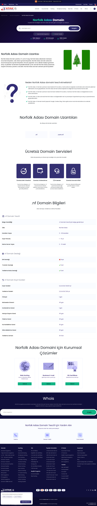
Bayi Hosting (34, 476)
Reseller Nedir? (65, 478)
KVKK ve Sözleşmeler (7, 496)
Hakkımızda (80, 450)
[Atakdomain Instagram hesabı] (90, 490)
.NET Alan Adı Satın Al (51, 453)
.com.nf (61, 135)
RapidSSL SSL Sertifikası (36, 453)
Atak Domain (4, 15)
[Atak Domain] (9, 9)
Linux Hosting (21, 468)
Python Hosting (22, 479)
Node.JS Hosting (22, 470)
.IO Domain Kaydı (50, 459)
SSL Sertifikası (34, 450)
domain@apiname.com (16, 504)
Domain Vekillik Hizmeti (6, 481)
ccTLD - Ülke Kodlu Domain (7, 455)
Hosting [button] (52, 9)
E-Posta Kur (64, 453)
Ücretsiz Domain (5, 470)
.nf (36, 135)
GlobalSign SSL (34, 461)
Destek (90, 4)
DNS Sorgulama (5, 475)
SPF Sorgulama (65, 459)
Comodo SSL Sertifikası (36, 455)
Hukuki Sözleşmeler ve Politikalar (85, 461)
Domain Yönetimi (5, 461)
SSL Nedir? (63, 471)
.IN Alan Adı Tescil (50, 466)
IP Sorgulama (4, 477)
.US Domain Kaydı (50, 461)
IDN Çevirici (4, 472)
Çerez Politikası (17, 496)
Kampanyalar (78, 4)
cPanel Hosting (21, 464)
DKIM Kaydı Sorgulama (66, 457)
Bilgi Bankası (11, 4)
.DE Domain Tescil (50, 464)
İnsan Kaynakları (81, 453)
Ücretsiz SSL (64, 474)
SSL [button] (81, 9)
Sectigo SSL (34, 464)
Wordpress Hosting (61, 9)
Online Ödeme (81, 457)
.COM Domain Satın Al (51, 450)
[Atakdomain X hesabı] (88, 490)
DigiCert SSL (34, 459)
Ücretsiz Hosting (22, 461)
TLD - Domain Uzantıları (7, 457)
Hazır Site (70, 9)
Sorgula (74, 28)
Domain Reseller (35, 474)
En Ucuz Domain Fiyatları (7, 464)
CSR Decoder (34, 468)
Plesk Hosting (21, 475)
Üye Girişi (85, 4)
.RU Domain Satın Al (51, 479)
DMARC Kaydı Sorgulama (67, 455)
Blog (17, 4)
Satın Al (25, 384)
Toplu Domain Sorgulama (43, 34)
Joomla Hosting (22, 477)
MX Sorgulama (65, 461)
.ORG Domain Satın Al (51, 455)
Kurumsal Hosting (22, 453)
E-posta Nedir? (65, 476)
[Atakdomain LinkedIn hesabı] (92, 490)
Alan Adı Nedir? (65, 467)
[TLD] (95, 9)
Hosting (20, 450)
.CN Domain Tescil (50, 468)
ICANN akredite (43, 503)
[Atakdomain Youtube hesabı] (95, 490)
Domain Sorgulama (14, 15)
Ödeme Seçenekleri (82, 455)
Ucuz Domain (45, 9)
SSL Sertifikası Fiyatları (36, 466)
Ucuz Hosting (21, 457)
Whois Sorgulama (5, 479)
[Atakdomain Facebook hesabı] (86, 490)
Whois (86, 9)
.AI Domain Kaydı (50, 457)
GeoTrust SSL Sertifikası (37, 457)
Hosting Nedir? (64, 469)
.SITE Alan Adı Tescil (51, 472)
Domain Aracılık (5, 468)
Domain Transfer (58, 34)
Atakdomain (45, 499)
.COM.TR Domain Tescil (52, 475)
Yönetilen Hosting (22, 459)
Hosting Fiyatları (22, 481)
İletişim (79, 466)
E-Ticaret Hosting (22, 472)
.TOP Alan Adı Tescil (51, 470)
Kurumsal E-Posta (65, 450)
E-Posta (76, 9)
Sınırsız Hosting (21, 466)
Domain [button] (37, 9)
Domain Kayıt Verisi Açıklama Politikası (86, 464)
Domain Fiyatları (5, 466)
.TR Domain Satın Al (51, 477)
